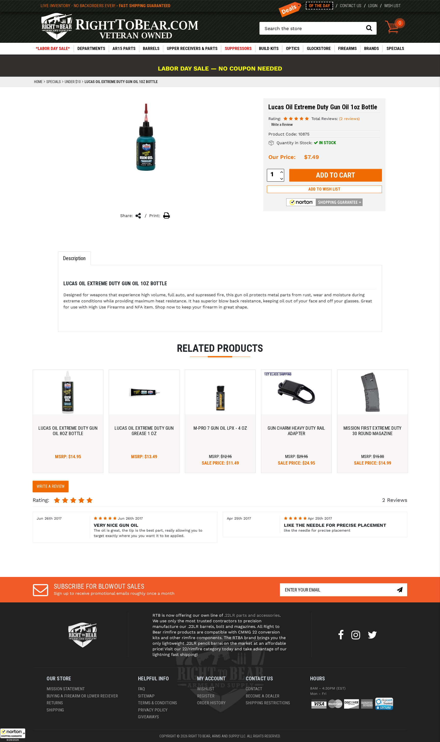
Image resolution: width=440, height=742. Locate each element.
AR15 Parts (124, 48)
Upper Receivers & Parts (192, 48)
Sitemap (146, 695)
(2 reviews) (349, 118)
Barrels (151, 48)
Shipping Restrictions (268, 702)
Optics (292, 48)
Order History (211, 702)
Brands (371, 48)
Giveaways (148, 716)
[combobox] (318, 28)
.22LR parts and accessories (252, 615)
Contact (254, 688)
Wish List (392, 5)
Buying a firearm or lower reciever (82, 695)
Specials (395, 48)
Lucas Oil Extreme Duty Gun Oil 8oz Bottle (68, 430)
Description (74, 258)
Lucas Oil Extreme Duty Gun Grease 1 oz (144, 430)
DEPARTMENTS (91, 48)
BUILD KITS (269, 48)
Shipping (55, 709)
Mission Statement (66, 688)
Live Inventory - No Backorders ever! (105, 5)
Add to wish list (324, 189)
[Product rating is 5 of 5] (296, 118)
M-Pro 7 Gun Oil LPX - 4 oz (220, 428)
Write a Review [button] (282, 124)
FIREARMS (347, 48)
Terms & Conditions (157, 702)
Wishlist (205, 688)
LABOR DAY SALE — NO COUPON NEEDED (220, 68)
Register (205, 695)
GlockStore (319, 48)
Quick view (68, 392)
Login (372, 5)
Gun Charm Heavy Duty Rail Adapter (296, 430)
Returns (55, 702)
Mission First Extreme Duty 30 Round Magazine (372, 430)
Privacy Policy (153, 709)
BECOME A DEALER (262, 695)
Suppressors (238, 48)
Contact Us (350, 5)
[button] (12, 735)
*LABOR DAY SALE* (53, 48)
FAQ (141, 688)
